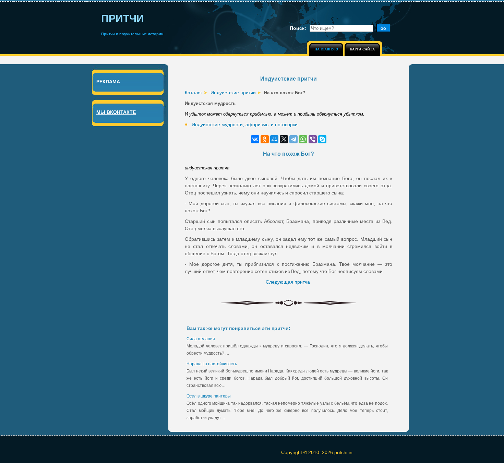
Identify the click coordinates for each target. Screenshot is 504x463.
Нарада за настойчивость (212, 363)
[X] (284, 139)
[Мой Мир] (274, 139)
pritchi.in (343, 452)
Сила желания (201, 338)
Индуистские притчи (233, 92)
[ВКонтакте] (255, 139)
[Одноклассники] (265, 139)
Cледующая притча (288, 282)
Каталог (193, 92)
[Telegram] (293, 139)
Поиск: (298, 28)
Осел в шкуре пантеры (209, 396)
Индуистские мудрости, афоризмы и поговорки (245, 124)
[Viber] (313, 139)
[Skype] (322, 139)
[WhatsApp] (303, 139)
